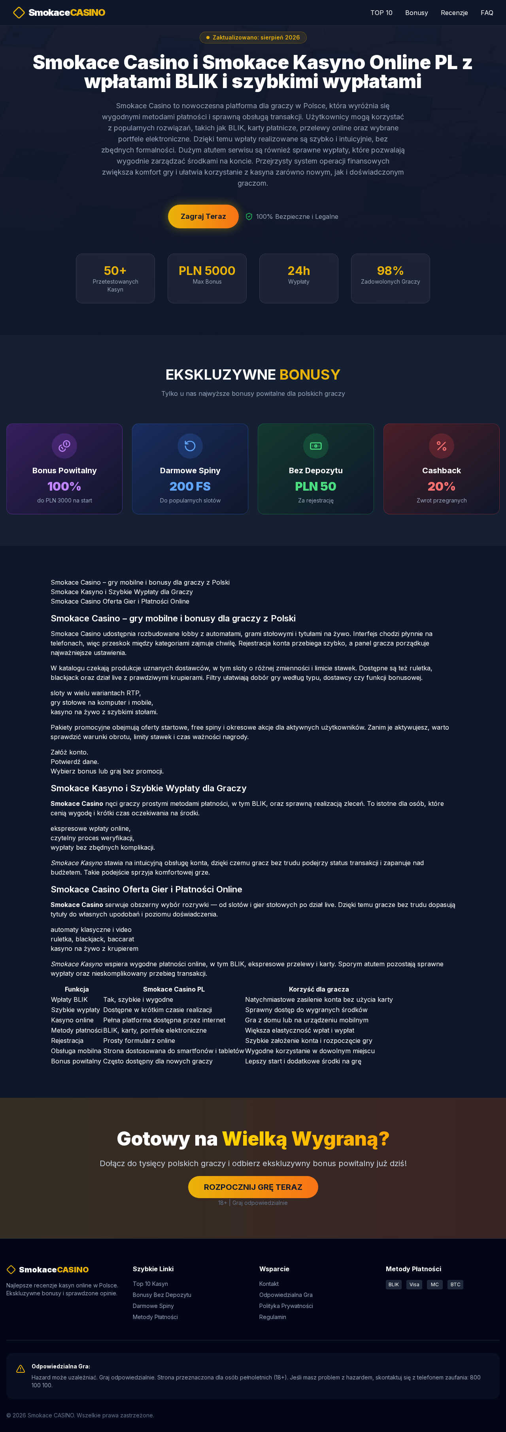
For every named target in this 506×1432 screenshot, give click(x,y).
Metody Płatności (155, 1316)
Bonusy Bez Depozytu (162, 1294)
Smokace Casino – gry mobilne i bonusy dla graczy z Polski (140, 582)
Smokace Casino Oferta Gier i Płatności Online (120, 601)
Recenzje (454, 13)
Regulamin (272, 1316)
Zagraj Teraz (203, 216)
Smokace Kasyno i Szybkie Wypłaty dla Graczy (122, 592)
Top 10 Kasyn (150, 1283)
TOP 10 (381, 13)
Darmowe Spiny (153, 1305)
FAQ (487, 13)
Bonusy (416, 13)
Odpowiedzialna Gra (286, 1294)
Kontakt (269, 1283)
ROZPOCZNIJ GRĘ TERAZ (253, 1187)
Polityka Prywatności (286, 1305)
